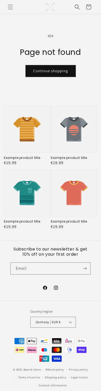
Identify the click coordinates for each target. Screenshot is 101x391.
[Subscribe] (84, 268)
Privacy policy (78, 369)
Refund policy (55, 369)
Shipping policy (55, 377)
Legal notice (79, 377)
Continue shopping (50, 70)
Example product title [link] (22, 158)
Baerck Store (32, 369)
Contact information (53, 385)
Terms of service (29, 377)
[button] (10, 7)
